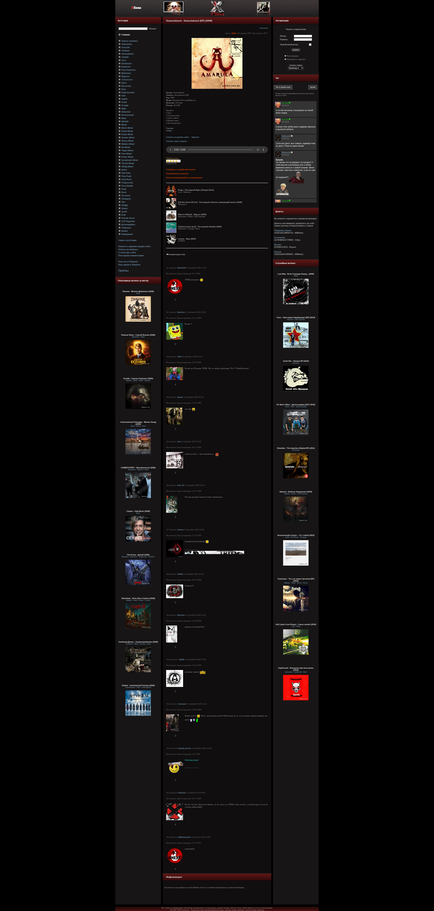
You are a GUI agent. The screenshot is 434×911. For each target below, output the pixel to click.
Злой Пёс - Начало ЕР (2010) (296, 361)
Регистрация (292, 56)
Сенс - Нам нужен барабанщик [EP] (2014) (296, 317)
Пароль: (284, 39)
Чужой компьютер (289, 44)
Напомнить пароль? (296, 59)
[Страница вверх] (162, 20)
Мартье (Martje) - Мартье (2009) (192, 214)
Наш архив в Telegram (129, 265)
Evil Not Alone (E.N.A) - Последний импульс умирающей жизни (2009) (210, 202)
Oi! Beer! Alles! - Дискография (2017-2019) (296, 405)
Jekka (233, 33)
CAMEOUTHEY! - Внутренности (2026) (138, 468)
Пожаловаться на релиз (177, 174)
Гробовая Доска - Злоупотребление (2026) (138, 642)
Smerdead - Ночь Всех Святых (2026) (138, 598)
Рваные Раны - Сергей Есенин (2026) (138, 335)
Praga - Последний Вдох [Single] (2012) (196, 190)
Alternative (264, 28)
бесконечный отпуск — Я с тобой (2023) (295, 535)
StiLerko (181, 615)
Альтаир (182, 704)
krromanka (279, 237)
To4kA (180, 574)
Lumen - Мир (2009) (187, 239)
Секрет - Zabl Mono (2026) (138, 511)
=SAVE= (181, 659)
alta (179, 442)
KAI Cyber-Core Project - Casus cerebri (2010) (296, 624)
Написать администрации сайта (134, 246)
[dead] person (184, 748)
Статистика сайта (127, 252)
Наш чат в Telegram (128, 262)
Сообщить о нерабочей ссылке (180, 169)
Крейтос (181, 312)
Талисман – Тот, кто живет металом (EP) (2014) (295, 580)
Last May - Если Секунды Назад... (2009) (296, 274)
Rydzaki (181, 793)
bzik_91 (180, 485)
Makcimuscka (184, 837)
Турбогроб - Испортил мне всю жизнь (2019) (296, 669)
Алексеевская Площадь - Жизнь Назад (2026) (138, 423)
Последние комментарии (131, 255)
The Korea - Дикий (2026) (138, 555)
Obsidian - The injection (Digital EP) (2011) (296, 448)
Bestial (277, 245)
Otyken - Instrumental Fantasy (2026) (138, 685)
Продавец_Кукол (282, 230)
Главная (126, 35)
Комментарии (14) (176, 254)
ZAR (179, 357)
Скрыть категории (127, 240)
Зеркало (195, 137)
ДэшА (180, 397)
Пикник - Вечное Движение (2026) (138, 291)
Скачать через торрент (176, 141)
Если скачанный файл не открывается (184, 178)
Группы (123, 270)
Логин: (283, 36)
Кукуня (277, 252)
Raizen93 (181, 268)
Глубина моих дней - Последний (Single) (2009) (200, 227)
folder (169, 131)
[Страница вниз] (162, 23)
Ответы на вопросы (128, 249)
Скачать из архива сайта (177, 137)
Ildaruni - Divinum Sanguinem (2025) (296, 492)
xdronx (180, 530)
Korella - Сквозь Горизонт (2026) (138, 378)
